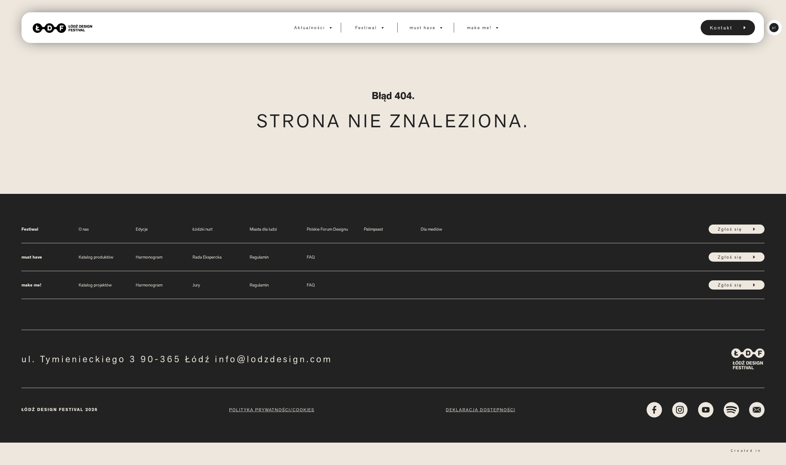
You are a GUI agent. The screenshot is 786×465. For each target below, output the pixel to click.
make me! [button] (480, 27)
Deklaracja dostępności (480, 410)
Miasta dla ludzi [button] (263, 229)
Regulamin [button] (259, 257)
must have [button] (424, 27)
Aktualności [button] (310, 27)
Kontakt (721, 28)
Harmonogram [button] (149, 257)
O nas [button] (84, 229)
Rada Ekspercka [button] (207, 257)
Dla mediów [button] (431, 229)
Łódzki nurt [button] (202, 229)
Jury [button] (196, 285)
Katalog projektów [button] (95, 285)
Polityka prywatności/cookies (271, 410)
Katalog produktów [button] (96, 257)
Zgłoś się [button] (730, 229)
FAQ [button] (311, 257)
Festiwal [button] (367, 27)
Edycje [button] (142, 229)
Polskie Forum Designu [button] (327, 229)
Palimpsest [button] (373, 229)
